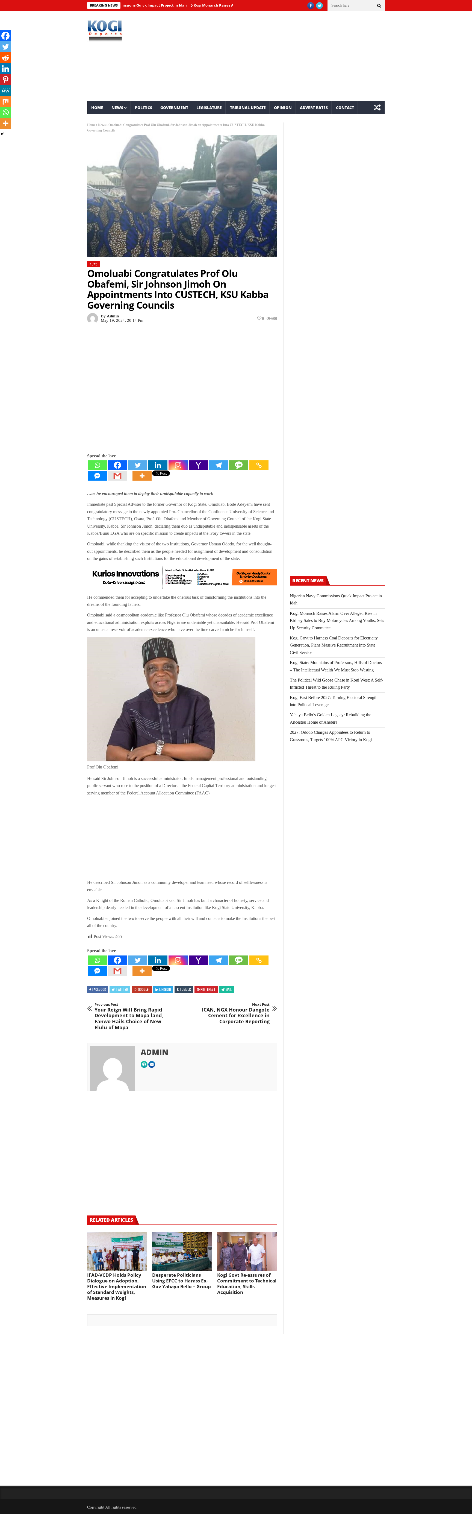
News (117, 107)
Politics (143, 107)
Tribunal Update (248, 107)
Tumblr (185, 989)
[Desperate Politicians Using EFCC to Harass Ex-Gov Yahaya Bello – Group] (182, 1251)
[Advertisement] (286, 56)
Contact (345, 107)
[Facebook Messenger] (97, 476)
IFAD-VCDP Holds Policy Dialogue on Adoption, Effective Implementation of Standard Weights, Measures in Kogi (116, 1286)
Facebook (99, 989)
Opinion (283, 107)
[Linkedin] (157, 465)
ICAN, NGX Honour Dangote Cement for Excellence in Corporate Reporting (236, 1013)
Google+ (144, 989)
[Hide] (2, 134)
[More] (142, 476)
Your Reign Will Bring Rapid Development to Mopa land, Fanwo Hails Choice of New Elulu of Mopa (129, 1016)
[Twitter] (137, 465)
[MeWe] (5, 90)
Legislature (209, 107)
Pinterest (208, 989)
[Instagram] (178, 465)
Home (97, 107)
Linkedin (165, 989)
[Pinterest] (5, 79)
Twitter (122, 989)
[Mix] (5, 101)
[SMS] (238, 465)
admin (113, 316)
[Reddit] (5, 57)
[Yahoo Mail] (198, 465)
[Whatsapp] (97, 465)
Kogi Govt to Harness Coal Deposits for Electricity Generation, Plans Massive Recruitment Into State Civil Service (334, 645)
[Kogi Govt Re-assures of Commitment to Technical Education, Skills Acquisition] (247, 1251)
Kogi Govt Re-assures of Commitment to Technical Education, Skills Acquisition (246, 1283)
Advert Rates (314, 107)
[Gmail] (117, 476)
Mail (229, 989)
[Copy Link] (259, 465)
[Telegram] (218, 465)
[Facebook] (117, 465)
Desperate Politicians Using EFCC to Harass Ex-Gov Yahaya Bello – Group (181, 1281)
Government (174, 107)
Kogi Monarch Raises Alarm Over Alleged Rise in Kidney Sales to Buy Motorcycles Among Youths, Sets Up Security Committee (337, 620)
